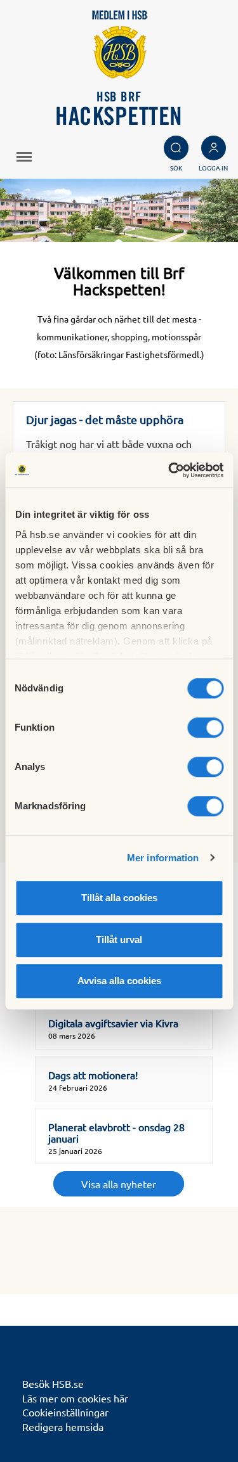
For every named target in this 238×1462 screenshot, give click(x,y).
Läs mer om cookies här (75, 1398)
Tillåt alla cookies (119, 897)
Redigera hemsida (62, 1426)
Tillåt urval (119, 939)
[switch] (205, 727)
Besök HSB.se (53, 1383)
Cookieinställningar (65, 1412)
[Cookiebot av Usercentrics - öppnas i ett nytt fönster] (169, 470)
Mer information (163, 857)
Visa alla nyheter (118, 1183)
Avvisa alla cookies (119, 980)
